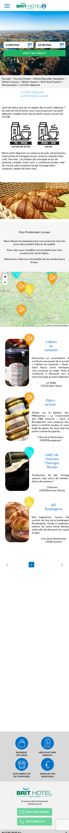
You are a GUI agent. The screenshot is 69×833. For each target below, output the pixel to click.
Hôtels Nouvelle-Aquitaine (48, 78)
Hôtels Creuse (10, 81)
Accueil (6, 78)
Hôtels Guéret (29, 81)
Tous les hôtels (22, 78)
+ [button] (5, 276)
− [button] (5, 282)
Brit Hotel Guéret (51, 81)
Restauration (9, 84)
